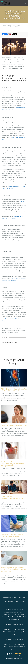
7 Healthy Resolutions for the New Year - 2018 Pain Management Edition (14, 27)
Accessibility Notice (20, 601)
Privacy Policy (21, 597)
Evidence (22, 201)
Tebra (20, 658)
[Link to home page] (7, 3)
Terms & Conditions (8, 601)
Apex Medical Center (6, 25)
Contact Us (14, 605)
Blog (14, 25)
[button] (25, 3)
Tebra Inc (14, 597)
